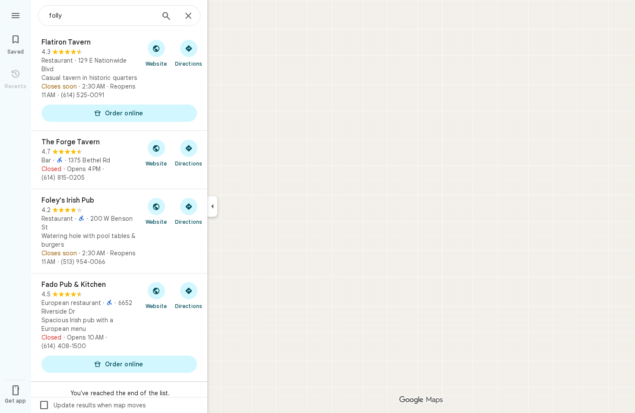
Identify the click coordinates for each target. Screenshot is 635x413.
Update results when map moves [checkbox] (92, 405)
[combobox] (101, 15)
